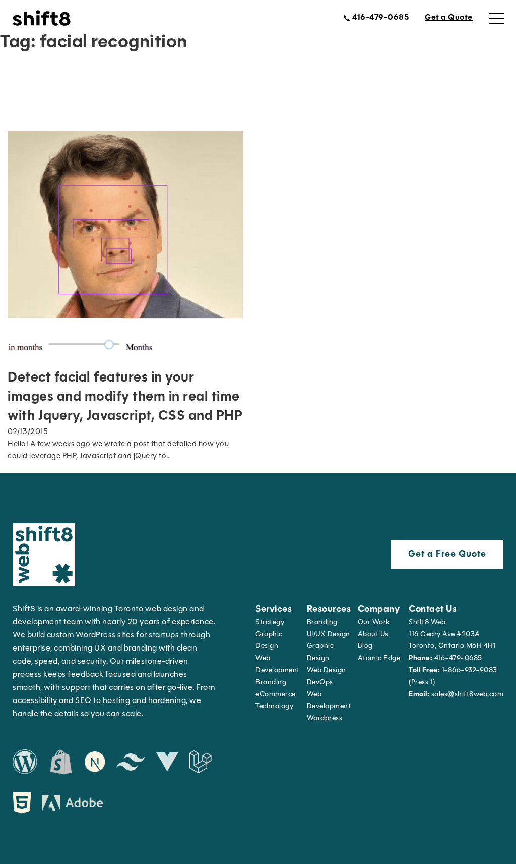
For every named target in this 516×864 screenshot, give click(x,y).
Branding (270, 682)
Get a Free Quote (447, 554)
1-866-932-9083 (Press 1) (453, 676)
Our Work (374, 622)
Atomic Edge (379, 658)
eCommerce (275, 694)
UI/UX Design (328, 634)
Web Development (329, 701)
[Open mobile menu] (496, 18)
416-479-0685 (445, 658)
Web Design (326, 670)
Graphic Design (269, 641)
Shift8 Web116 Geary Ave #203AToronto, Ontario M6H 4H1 (452, 635)
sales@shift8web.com (456, 694)
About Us (373, 634)
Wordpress (325, 718)
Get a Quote (449, 18)
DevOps (320, 682)
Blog (365, 646)
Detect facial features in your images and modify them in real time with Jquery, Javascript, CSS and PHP (125, 397)
